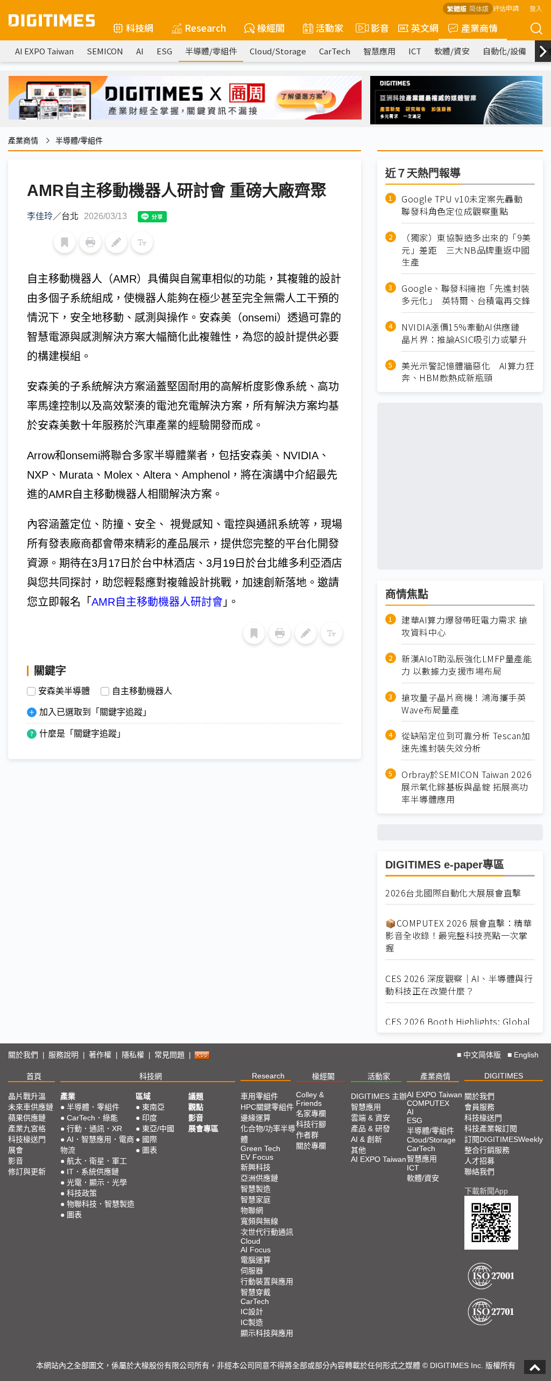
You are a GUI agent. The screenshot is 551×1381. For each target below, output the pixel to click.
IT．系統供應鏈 (93, 1171)
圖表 (74, 1214)
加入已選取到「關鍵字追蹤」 (95, 712)
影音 (375, 27)
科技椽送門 (27, 1139)
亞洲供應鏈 (259, 1178)
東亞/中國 (158, 1128)
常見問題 (169, 1054)
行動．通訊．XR (94, 1128)
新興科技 (256, 1167)
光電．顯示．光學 (97, 1182)
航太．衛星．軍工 (97, 1160)
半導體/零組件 (211, 51)
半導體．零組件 (93, 1107)
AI (140, 51)
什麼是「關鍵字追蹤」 (82, 733)
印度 (149, 1117)
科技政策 (82, 1193)
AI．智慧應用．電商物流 (97, 1144)
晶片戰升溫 (27, 1096)
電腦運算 (256, 1260)
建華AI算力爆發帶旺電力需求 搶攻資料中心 (464, 626)
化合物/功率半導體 (268, 1134)
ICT (414, 51)
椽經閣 (271, 27)
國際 (149, 1139)
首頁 (33, 1076)
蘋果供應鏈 (27, 1117)
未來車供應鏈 (30, 1107)
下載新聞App (486, 1191)
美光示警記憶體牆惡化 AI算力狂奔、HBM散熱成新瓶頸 (467, 372)
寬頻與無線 (259, 1221)
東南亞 (153, 1107)
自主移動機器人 (142, 691)
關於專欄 (311, 1145)
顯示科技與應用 (267, 1333)
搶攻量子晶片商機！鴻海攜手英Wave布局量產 (463, 703)
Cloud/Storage (278, 51)
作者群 (307, 1135)
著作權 (100, 1054)
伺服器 (252, 1270)
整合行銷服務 (487, 1150)
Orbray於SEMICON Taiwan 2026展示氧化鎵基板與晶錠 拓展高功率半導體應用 (466, 786)
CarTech (334, 51)
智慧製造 (256, 1188)
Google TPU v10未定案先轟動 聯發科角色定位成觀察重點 (466, 205)
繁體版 (457, 8)
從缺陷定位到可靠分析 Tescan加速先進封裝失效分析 (465, 742)
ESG (164, 51)
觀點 (195, 1107)
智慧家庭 (256, 1199)
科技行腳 (311, 1124)
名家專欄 (311, 1113)
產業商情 (479, 27)
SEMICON (105, 51)
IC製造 (252, 1322)
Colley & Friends (310, 1098)
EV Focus (257, 1157)
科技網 (139, 27)
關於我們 (23, 1054)
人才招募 (479, 1160)
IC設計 (252, 1311)
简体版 (479, 8)
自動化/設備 (504, 51)
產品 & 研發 (370, 1128)
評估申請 (506, 7)
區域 (143, 1096)
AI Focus (256, 1249)
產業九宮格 (27, 1128)
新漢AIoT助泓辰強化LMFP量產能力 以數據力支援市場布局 (466, 665)
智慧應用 (379, 51)
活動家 (329, 27)
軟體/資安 (452, 51)
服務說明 (63, 1054)
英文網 (425, 27)
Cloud (250, 1241)
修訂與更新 (27, 1171)
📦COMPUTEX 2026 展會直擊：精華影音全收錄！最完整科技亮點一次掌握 (458, 935)
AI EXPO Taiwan (44, 51)
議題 (195, 1096)
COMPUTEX (428, 1103)
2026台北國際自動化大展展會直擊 (453, 893)
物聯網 (252, 1210)
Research (205, 27)
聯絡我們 (479, 1171)
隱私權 (133, 1054)
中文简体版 (482, 1054)
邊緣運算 (256, 1117)
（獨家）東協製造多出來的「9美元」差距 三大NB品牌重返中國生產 (466, 250)
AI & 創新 (366, 1139)
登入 (535, 7)
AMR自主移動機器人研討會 (157, 602)
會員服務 (479, 1107)
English (526, 1054)
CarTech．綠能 (92, 1117)
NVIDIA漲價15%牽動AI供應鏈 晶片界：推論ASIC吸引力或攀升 (464, 333)
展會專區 (203, 1128)
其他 (358, 1150)
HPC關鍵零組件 (267, 1107)
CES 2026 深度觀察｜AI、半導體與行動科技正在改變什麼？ (459, 984)
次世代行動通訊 (267, 1232)
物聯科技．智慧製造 (101, 1204)
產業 (67, 1096)
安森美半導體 (64, 691)
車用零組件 (259, 1096)
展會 (15, 1150)
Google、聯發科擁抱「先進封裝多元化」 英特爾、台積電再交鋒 (466, 294)
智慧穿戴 (256, 1292)
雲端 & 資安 (370, 1117)
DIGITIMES (503, 1075)
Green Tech (260, 1148)
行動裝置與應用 (267, 1281)
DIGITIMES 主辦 (379, 1096)
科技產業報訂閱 (490, 1128)
